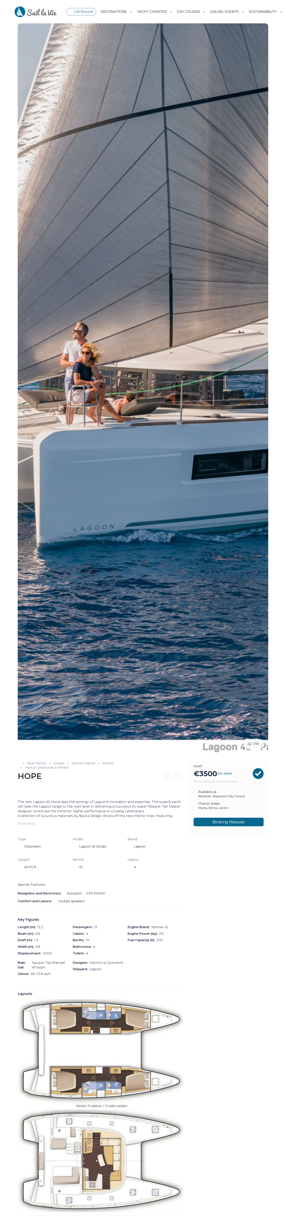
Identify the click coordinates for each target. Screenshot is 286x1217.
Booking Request (228, 821)
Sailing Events (224, 12)
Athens (108, 763)
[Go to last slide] (26, 388)
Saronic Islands (83, 763)
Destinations (114, 12)
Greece (58, 763)
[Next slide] (259, 388)
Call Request (84, 11)
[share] (167, 775)
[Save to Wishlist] (178, 775)
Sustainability (263, 12)
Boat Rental (36, 763)
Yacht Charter (152, 12)
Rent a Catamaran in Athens (47, 767)
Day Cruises (188, 12)
